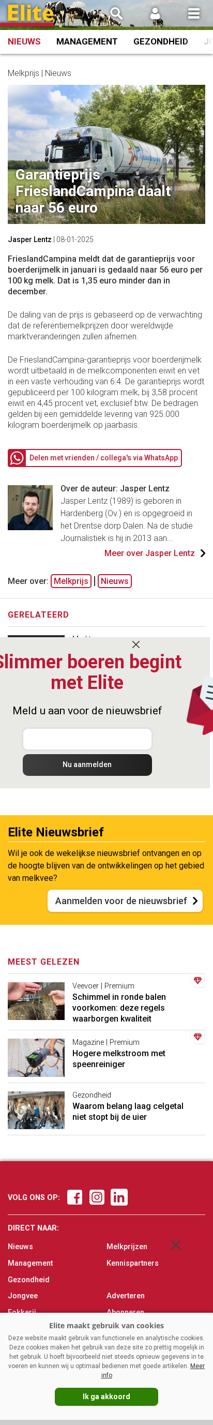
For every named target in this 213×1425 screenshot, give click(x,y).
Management (87, 41)
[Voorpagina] (31, 15)
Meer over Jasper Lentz (149, 553)
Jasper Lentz (30, 239)
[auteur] (30, 527)
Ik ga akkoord (106, 1396)
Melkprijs (71, 581)
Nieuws (24, 41)
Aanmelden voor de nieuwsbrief (121, 900)
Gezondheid (160, 41)
